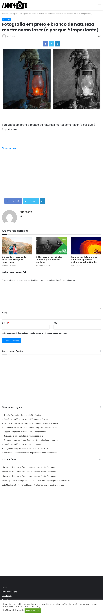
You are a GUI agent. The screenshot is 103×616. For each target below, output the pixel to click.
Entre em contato (9, 592)
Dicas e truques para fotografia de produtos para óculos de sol (31, 423)
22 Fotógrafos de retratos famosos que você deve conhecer (49, 259)
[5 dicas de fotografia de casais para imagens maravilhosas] (17, 245)
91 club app (7, 480)
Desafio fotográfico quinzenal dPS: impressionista (25, 432)
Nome (5, 313)
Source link (9, 148)
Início (6, 14)
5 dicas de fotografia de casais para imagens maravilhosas (14, 259)
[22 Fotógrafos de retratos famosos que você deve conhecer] (51, 245)
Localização (7, 596)
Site (55, 323)
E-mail (5, 323)
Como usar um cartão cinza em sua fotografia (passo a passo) (31, 427)
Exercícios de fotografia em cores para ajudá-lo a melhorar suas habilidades (84, 259)
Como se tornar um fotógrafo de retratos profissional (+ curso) (31, 440)
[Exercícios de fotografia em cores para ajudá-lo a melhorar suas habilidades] (86, 245)
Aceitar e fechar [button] (33, 610)
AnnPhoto (10, 36)
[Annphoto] (14, 5)
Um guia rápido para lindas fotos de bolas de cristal (26, 448)
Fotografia (14, 14)
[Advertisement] (51, 173)
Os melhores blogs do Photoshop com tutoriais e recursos (39, 485)
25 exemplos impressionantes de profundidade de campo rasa (30, 453)
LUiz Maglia (7, 485)
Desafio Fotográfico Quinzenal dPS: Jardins (22, 415)
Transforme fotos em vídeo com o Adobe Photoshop (34, 467)
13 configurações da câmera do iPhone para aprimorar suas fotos (42, 480)
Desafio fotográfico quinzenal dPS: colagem (22, 444)
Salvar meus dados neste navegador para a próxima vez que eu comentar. (35, 333)
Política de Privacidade (13, 610)
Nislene (5, 467)
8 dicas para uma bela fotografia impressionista (24, 436)
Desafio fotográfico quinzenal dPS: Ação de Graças (26, 419)
